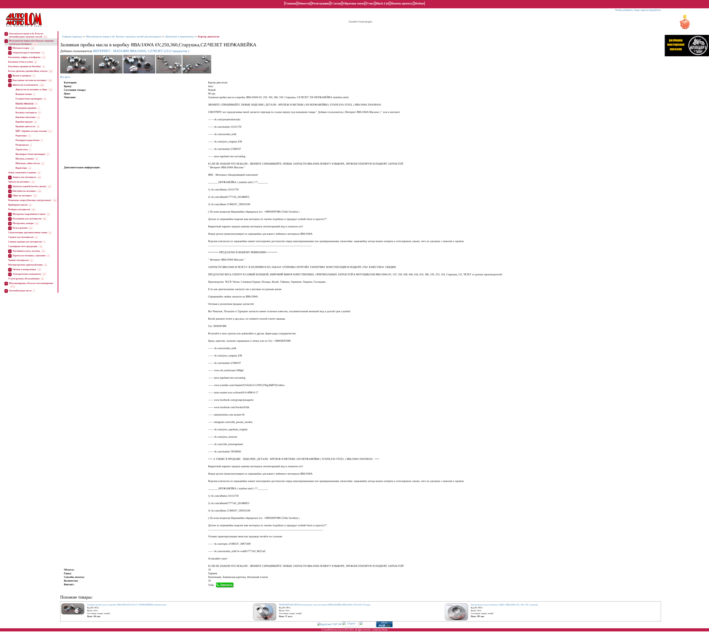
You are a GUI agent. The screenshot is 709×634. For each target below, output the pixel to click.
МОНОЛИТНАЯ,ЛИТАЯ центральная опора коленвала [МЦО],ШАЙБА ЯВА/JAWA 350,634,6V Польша (324, 605)
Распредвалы (22, 145)
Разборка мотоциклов (19, 209)
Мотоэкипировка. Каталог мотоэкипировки (31, 283)
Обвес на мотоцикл (22, 195)
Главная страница (72, 36)
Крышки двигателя (25, 126)
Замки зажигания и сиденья (22, 172)
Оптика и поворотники (24, 269)
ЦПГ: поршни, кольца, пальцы (31, 131)
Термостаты (22, 149)
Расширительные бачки (28, 140)
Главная (290, 3)
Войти (419, 3)
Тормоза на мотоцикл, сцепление (29, 255)
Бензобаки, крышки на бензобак (24, 66)
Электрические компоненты (27, 274)
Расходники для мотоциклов (27, 218)
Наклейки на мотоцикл (24, 191)
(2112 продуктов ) (141, 51)
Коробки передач (24, 121)
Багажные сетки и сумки (20, 62)
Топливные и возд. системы (26, 251)
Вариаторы (21, 168)
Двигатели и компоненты (25, 85)
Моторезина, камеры (23, 223)
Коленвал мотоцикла (26, 112)
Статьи (336, 3)
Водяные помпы (24, 94)
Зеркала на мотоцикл (19, 181)
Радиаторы (21, 135)
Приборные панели (18, 205)
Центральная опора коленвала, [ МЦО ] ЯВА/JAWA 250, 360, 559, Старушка (504, 605)
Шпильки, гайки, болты (28, 163)
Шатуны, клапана (25, 158)
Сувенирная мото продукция (22, 246)
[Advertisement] (687, 97)
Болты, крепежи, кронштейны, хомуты (27, 71)
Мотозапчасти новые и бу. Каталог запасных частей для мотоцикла (123, 36)
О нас (370, 3)
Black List (382, 3)
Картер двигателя (25, 103)
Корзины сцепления (26, 117)
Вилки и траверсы (22, 75)
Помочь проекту (402, 3)
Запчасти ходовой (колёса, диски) (29, 186)
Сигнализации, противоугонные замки (27, 232)
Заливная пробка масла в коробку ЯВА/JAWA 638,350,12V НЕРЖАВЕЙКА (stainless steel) (126, 605)
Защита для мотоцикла (24, 177)
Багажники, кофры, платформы (24, 57)
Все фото (65, 77)
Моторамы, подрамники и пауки (29, 214)
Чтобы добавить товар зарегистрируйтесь (638, 10)
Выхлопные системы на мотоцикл (30, 80)
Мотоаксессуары (21, 48)
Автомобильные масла (20, 290)
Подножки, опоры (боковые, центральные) (30, 200)
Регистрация (320, 3)
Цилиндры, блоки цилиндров (30, 154)
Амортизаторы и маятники (26, 52)
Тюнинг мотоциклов (18, 260)
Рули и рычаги (20, 228)
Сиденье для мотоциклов (20, 237)
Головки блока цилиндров (29, 98)
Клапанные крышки (26, 108)
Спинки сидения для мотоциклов (25, 241)
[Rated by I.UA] (367, 624)
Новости (304, 3)
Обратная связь (353, 3)
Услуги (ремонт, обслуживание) (24, 278)
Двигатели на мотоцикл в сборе (31, 89)
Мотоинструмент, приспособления (25, 264)
